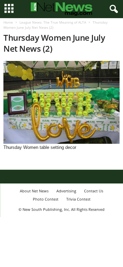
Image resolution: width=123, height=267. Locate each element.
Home (8, 22)
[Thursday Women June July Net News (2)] (61, 102)
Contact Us (93, 190)
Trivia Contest (78, 199)
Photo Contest (45, 199)
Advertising (66, 190)
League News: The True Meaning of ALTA (52, 22)
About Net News (34, 190)
